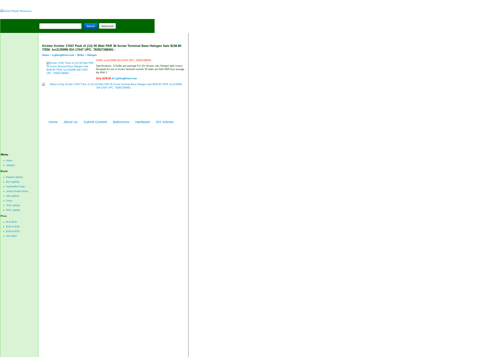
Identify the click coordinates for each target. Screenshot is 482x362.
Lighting (83, 15)
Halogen (10, 165)
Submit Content (95, 122)
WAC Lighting (13, 210)
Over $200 (11, 236)
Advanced (107, 25)
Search (90, 26)
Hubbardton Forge (15, 186)
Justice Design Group (17, 191)
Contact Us (68, 359)
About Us (71, 122)
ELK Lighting (12, 182)
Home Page (12, 15)
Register (98, 359)
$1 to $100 (11, 222)
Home (9, 160)
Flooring (66, 15)
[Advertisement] (94, 4)
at (116, 78)
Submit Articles (84, 359)
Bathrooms (121, 122)
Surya (9, 200)
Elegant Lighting (14, 177)
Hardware (142, 122)
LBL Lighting (12, 196)
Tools (52, 15)
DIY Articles (35, 15)
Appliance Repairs (108, 15)
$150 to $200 (13, 231)
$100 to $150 (13, 226)
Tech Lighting (13, 205)
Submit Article (140, 15)
